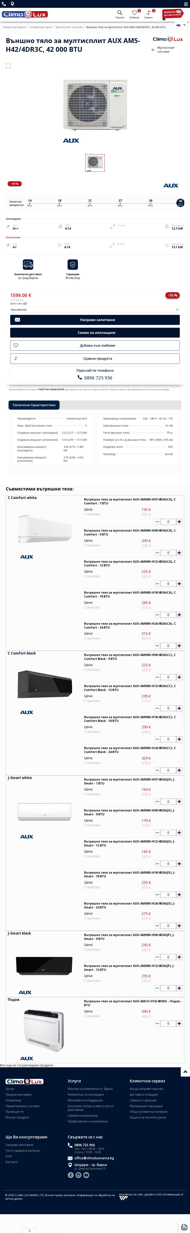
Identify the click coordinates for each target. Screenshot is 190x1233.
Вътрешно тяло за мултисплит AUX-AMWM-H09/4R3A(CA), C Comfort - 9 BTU (130, 532)
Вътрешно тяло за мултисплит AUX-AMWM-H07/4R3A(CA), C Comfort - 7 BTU (130, 501)
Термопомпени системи (23, 1106)
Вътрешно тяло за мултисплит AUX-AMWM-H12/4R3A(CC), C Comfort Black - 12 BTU (130, 688)
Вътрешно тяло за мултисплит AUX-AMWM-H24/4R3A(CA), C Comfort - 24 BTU (130, 626)
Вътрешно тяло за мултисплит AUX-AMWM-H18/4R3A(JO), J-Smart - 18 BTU (129, 874)
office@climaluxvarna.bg (94, 1158)
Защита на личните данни (148, 1117)
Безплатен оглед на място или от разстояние (91, 1108)
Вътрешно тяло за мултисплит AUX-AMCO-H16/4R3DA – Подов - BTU (133, 1003)
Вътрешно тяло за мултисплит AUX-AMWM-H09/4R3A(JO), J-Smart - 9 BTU (129, 812)
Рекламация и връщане (146, 1106)
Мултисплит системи (69, 27)
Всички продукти (17, 1117)
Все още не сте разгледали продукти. (27, 1065)
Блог (9, 1156)
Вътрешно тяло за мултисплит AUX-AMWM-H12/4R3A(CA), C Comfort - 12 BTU (130, 564)
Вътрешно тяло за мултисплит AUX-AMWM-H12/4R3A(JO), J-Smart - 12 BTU (129, 843)
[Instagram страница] (78, 1175)
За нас (10, 1089)
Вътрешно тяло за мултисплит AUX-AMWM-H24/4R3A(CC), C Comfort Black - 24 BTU (130, 750)
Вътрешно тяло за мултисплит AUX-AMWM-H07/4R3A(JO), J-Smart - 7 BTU (129, 781)
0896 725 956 (84, 1145)
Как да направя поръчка (146, 1089)
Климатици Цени (41, 27)
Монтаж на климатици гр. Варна (90, 1089)
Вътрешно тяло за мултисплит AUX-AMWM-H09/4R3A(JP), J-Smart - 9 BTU (129, 937)
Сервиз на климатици (83, 1115)
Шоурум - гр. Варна (90, 1165)
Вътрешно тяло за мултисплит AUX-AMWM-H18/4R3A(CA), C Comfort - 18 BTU (130, 594)
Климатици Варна (14, 27)
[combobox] (95, 309)
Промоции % (15, 1112)
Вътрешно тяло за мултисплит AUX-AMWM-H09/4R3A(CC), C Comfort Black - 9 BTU (130, 657)
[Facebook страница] (71, 1175)
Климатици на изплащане (86, 1094)
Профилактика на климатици (88, 1121)
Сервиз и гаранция (143, 1100)
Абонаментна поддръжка (85, 1100)
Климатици (13, 1100)
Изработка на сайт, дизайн (137, 1194)
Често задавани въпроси (23, 1150)
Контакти (12, 1162)
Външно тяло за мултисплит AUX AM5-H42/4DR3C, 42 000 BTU (126, 27)
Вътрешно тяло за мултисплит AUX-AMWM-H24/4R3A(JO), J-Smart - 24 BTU (129, 905)
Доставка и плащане (144, 1094)
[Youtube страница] (86, 1175)
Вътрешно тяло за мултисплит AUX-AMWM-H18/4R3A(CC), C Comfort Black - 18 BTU (130, 719)
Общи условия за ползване (148, 1112)
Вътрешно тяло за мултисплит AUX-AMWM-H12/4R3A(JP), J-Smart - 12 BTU (129, 968)
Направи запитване (19, 1145)
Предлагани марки (19, 1094)
